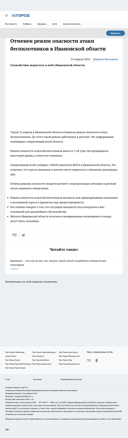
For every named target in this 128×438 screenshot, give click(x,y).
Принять (115, 33)
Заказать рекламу (72, 23)
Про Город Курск (12, 360)
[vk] (14, 235)
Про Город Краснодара (15, 368)
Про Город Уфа (65, 360)
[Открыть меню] (6, 15)
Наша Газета (10, 356)
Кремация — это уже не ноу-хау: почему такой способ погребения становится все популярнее (58, 264)
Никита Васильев (105, 59)
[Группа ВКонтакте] (89, 360)
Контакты (37, 379)
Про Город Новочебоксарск (44, 352)
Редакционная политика (71, 379)
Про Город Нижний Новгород (18, 364)
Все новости (11, 23)
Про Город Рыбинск (40, 360)
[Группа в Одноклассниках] (97, 360)
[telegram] (24, 235)
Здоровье (42, 23)
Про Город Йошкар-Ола (69, 356)
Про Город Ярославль (68, 352)
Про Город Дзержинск (42, 364)
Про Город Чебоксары (15, 352)
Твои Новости (38, 356)
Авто (54, 23)
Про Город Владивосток (69, 364)
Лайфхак (27, 23)
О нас (7, 379)
